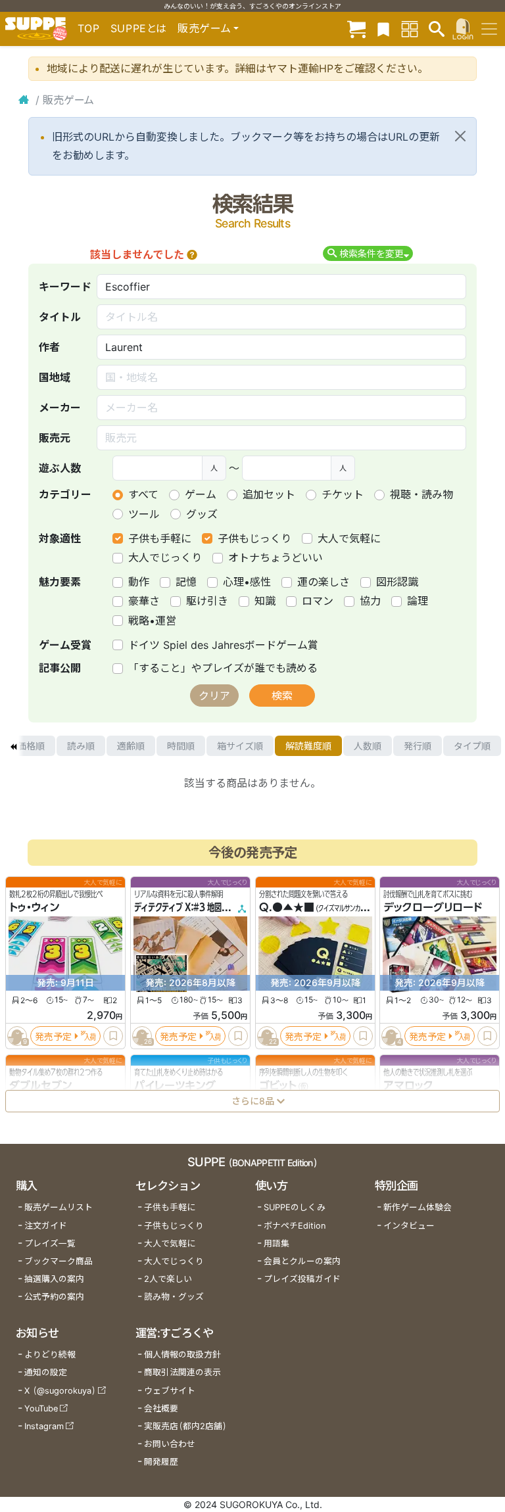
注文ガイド (45, 1226)
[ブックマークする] (113, 1037)
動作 (138, 581)
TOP (89, 28)
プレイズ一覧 (50, 1243)
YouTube (41, 1408)
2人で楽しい (168, 1279)
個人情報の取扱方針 (182, 1354)
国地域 (54, 377)
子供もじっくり (254, 538)
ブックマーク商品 (58, 1261)
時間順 (181, 745)
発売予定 (53, 1036)
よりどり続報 (50, 1354)
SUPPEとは (138, 28)
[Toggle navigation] (489, 29)
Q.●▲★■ (286, 908)
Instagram (44, 1426)
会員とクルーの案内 (302, 1261)
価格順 (31, 745)
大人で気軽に (349, 538)
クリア (214, 695)
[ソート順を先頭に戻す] (13, 746)
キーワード (65, 286)
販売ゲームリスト (58, 1207)
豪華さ (144, 600)
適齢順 (131, 745)
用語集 (276, 1243)
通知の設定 (45, 1372)
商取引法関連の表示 (182, 1372)
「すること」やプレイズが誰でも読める (223, 667)
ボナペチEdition (294, 1226)
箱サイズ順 (240, 745)
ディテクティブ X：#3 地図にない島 (192, 908)
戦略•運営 (152, 620)
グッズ (202, 514)
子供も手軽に (159, 538)
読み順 (81, 745)
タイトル (60, 316)
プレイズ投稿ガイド (302, 1279)
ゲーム (200, 494)
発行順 (417, 745)
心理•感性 (247, 581)
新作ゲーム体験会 (417, 1207)
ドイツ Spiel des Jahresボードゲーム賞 (223, 644)
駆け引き (207, 600)
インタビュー (409, 1226)
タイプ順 (472, 745)
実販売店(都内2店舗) (185, 1426)
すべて (143, 494)
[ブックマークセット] (383, 28)
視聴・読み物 (421, 494)
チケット (343, 494)
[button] (192, 254)
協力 (370, 600)
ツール (144, 514)
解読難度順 (308, 745)
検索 (282, 695)
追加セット (269, 494)
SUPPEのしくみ (294, 1207)
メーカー (60, 407)
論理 (417, 600)
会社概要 (161, 1408)
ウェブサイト (169, 1391)
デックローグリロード (432, 908)
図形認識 (397, 581)
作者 (49, 347)
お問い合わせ (169, 1444)
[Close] (460, 136)
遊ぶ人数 (60, 468)
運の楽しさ (323, 581)
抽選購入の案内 (54, 1279)
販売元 (54, 437)
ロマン (317, 600)
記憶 (186, 581)
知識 (265, 600)
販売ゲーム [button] (204, 28)
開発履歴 (161, 1462)
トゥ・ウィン (34, 908)
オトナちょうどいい (275, 557)
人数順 (367, 745)
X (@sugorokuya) (60, 1391)
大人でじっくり (165, 557)
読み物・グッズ (174, 1297)
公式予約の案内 (54, 1297)
